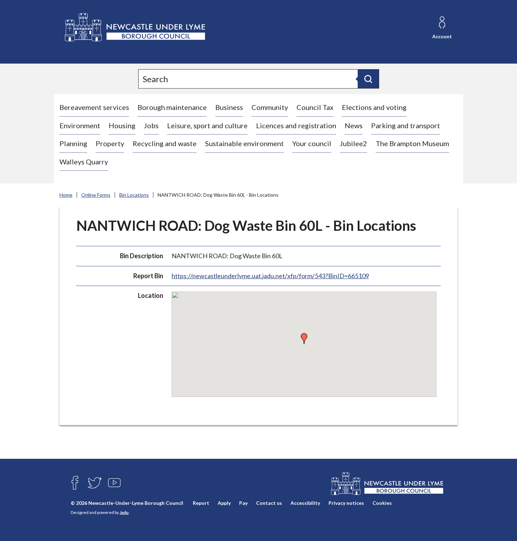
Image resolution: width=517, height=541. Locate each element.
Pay (243, 503)
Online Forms (95, 195)
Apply (224, 503)
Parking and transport (405, 125)
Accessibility (305, 503)
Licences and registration (296, 125)
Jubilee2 (353, 143)
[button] (304, 338)
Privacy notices (346, 503)
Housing (122, 125)
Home (65, 195)
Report (201, 503)
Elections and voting (374, 107)
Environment (79, 125)
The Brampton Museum (412, 143)
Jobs (151, 125)
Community (269, 107)
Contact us (269, 503)
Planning (73, 143)
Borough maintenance (172, 107)
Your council (311, 143)
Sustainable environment (244, 143)
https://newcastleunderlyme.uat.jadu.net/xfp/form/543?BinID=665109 (270, 276)
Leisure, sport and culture (207, 125)
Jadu (124, 512)
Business (229, 107)
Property (110, 143)
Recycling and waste (165, 143)
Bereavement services (94, 107)
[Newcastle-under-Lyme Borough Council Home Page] (134, 27)
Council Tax (314, 107)
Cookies (382, 503)
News (354, 125)
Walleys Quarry (83, 161)
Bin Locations (134, 195)
